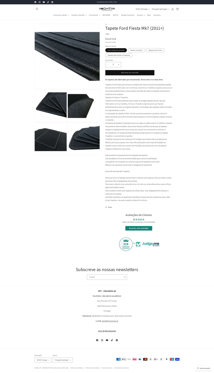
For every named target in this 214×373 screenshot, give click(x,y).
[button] (37, 9)
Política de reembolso (77, 368)
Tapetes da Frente (155, 50)
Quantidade (109, 60)
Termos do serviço (106, 368)
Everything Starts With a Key (60, 368)
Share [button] (110, 207)
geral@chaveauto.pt (110, 321)
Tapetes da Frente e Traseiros (119, 55)
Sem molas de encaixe (116, 50)
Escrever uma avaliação (138, 228)
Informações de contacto (121, 368)
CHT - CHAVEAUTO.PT (45, 368)
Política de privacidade (92, 368)
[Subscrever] (124, 277)
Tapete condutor (136, 50)
